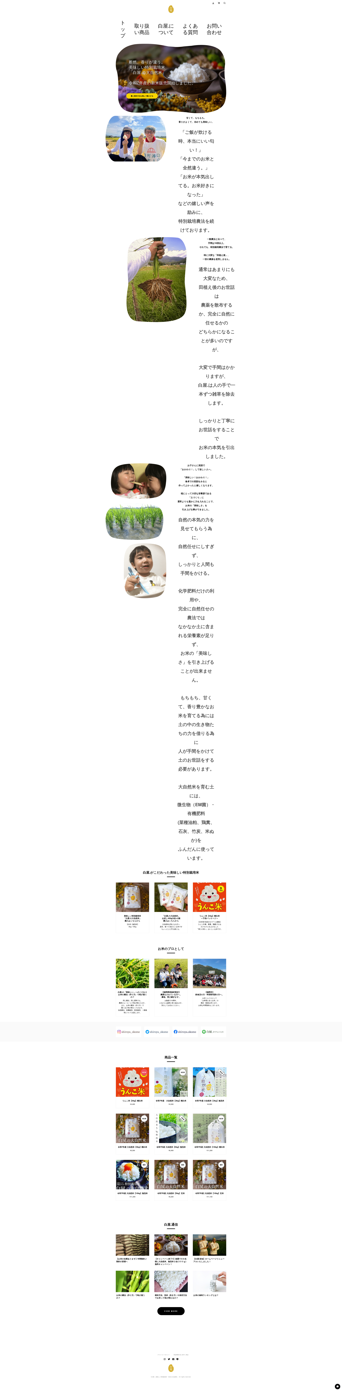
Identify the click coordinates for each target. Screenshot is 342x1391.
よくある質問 (190, 28)
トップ (122, 28)
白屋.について (166, 28)
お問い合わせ (214, 28)
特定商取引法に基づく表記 (181, 1354)
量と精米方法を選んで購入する (142, 96)
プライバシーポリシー (163, 1354)
